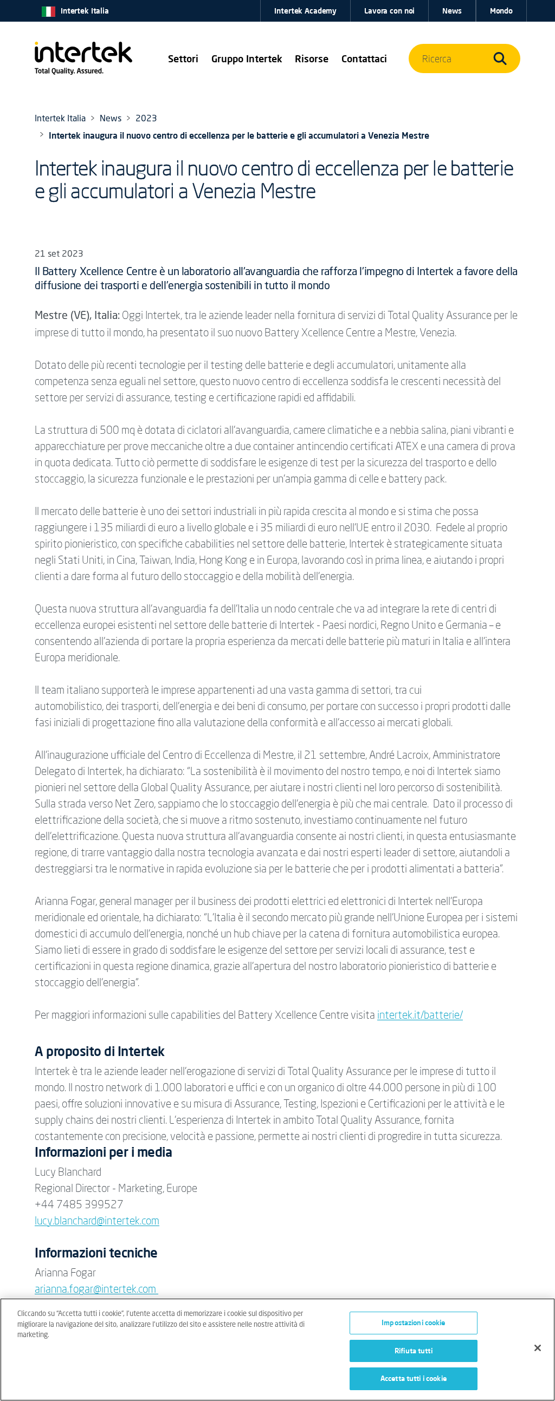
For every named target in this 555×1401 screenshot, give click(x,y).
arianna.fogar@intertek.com (96, 1288)
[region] (277, 1349)
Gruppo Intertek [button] (246, 58)
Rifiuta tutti (414, 1350)
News (451, 11)
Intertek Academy (305, 11)
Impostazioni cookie (413, 1322)
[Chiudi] (538, 1348)
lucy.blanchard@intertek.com (97, 1220)
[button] (183, 58)
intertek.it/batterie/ (420, 1014)
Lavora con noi (389, 11)
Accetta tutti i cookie (413, 1378)
